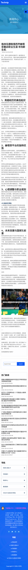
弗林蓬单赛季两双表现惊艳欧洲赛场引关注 (14, 387)
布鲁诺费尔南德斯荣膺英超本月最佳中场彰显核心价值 (14, 432)
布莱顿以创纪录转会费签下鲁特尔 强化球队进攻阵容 (13, 439)
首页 (11, 22)
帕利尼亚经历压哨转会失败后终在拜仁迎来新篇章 (14, 426)
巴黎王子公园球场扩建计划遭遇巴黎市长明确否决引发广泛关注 (14, 452)
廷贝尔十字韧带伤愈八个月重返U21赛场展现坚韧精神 (13, 393)
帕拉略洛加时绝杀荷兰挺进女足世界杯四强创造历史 (14, 419)
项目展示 (5, 474)
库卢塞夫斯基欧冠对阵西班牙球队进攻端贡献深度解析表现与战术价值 (14, 406)
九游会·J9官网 (17, 566)
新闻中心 (5, 480)
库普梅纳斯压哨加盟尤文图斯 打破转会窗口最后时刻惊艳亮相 (13, 400)
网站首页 (14, 542)
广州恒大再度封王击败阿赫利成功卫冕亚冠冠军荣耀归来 (14, 413)
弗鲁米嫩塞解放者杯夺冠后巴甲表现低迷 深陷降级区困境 (14, 380)
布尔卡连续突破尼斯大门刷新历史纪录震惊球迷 (14, 445)
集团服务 (5, 486)
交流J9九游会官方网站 (9, 493)
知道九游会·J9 (7, 468)
